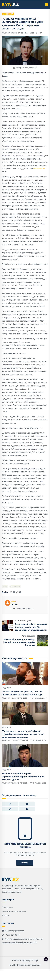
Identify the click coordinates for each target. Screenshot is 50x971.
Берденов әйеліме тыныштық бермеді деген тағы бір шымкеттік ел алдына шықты (31, 627)
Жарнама (6, 915)
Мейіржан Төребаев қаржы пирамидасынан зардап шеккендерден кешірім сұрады (23, 776)
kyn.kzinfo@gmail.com (14, 931)
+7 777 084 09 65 (12, 935)
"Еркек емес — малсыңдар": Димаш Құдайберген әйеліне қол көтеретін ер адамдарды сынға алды (22, 734)
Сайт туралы (7, 907)
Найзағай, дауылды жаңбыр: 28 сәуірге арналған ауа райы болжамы (19, 642)
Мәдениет (8, 14)
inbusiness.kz (39, 168)
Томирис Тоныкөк (19, 698)
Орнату (24, 863)
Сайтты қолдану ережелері (14, 911)
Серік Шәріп (15, 586)
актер (5, 586)
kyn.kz (13, 33)
